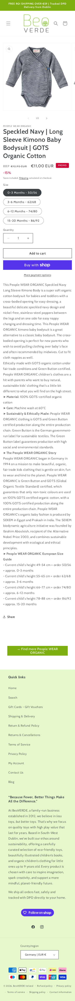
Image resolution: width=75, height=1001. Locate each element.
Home (12, 688)
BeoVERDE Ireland (23, 985)
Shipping (23, 178)
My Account (16, 763)
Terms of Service (19, 744)
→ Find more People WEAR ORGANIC (37, 651)
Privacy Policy (17, 754)
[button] (8, 23)
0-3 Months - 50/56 (22, 192)
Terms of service (16, 992)
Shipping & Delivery (21, 716)
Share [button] (11, 617)
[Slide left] (28, 118)
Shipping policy (37, 992)
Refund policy (44, 985)
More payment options (37, 274)
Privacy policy (63, 985)
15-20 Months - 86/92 (23, 220)
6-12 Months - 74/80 (23, 211)
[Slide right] (46, 118)
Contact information (61, 992)
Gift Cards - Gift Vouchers (25, 707)
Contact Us (16, 772)
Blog (11, 782)
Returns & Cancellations (24, 735)
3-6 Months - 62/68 (22, 202)
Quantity (8, 229)
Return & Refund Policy (23, 725)
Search (13, 697)
